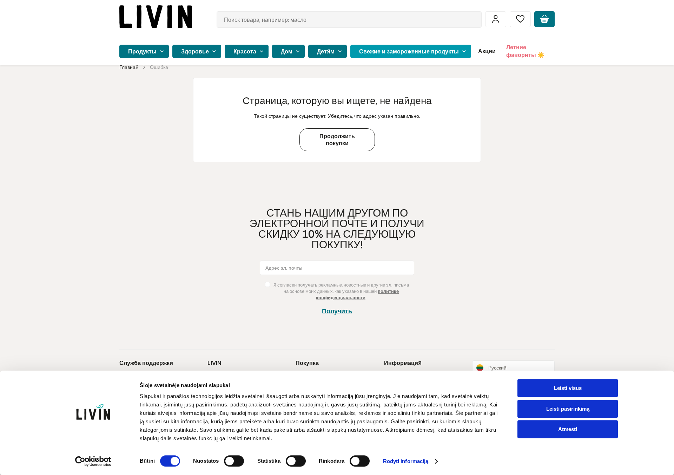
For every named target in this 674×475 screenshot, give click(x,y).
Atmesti (567, 429)
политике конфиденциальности (357, 294)
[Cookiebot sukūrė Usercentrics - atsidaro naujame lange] (93, 461)
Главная (128, 67)
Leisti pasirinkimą (567, 409)
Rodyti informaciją (406, 461)
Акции (487, 51)
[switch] (234, 461)
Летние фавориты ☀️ (525, 51)
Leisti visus (568, 388)
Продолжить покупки (337, 140)
